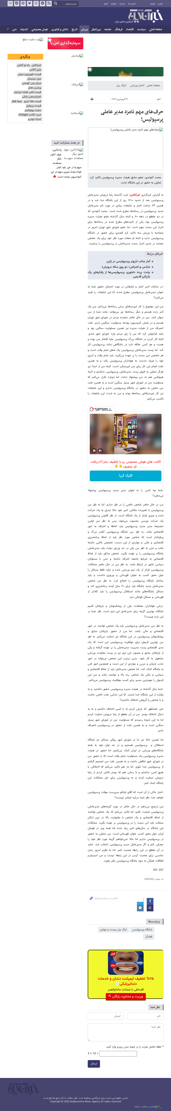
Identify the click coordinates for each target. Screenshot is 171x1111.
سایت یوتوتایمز (32, 110)
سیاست (141, 29)
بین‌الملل (96, 29)
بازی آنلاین (35, 70)
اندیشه (24, 29)
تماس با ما (132, 3)
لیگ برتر (121, 85)
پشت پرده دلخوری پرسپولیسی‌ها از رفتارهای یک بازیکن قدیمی (119, 274)
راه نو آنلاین (23, 65)
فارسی (160, 3)
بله (16, 3)
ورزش (84, 29)
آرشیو (106, 3)
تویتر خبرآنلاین (29, 3)
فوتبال (148, 936)
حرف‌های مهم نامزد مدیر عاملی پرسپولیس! (132, 115)
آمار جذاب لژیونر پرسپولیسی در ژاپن (128, 261)
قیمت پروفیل (33, 106)
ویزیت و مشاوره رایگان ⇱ (125, 996)
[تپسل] (90, 69)
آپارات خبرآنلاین (23, 3)
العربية (153, 3)
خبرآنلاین (138, 16)
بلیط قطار (16, 101)
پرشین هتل (34, 88)
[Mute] (100, 450)
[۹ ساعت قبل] (73, 154)
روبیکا (10, 3)
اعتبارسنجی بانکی (31, 97)
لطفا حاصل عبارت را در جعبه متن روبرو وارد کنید (134, 1047)
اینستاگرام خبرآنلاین (36, 3)
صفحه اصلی (155, 29)
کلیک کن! (125, 476)
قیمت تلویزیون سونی (29, 74)
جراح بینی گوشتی (31, 83)
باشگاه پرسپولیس (142, 929)
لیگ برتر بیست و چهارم (113, 929)
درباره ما (122, 3)
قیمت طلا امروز (32, 101)
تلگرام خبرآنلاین (42, 3)
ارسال (94, 1063)
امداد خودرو (34, 119)
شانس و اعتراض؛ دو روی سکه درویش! (126, 267)
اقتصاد (130, 29)
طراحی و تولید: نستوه (144, 1107)
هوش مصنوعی (39, 29)
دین (14, 29)
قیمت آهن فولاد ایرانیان (27, 92)
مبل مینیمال (34, 79)
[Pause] (94, 450)
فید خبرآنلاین (49, 3)
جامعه (107, 29)
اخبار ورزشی (137, 85)
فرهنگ (118, 29)
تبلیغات (113, 3)
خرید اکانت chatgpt (29, 115)
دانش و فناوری (59, 29)
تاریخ (74, 29)
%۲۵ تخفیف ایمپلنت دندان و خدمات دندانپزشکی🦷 (126, 981)
